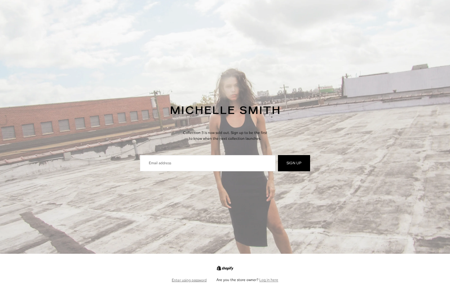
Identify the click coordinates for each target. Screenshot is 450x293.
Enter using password (189, 280)
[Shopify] (225, 268)
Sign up (294, 163)
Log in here (268, 279)
